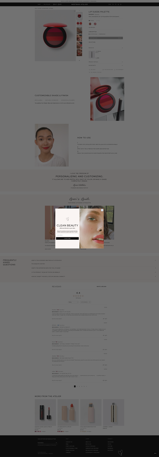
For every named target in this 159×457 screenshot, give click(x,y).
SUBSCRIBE (67, 238)
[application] (155, 453)
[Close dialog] (102, 210)
